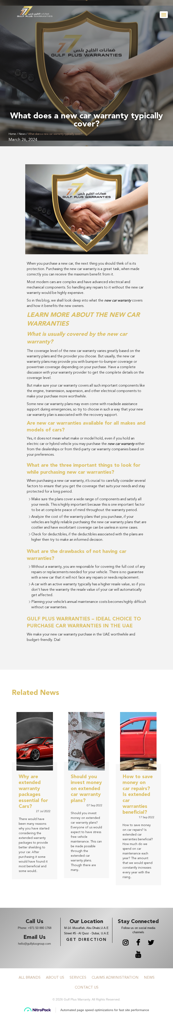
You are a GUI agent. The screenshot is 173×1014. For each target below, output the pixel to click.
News (22, 134)
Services (78, 978)
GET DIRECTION (86, 940)
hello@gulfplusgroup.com (34, 943)
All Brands (30, 978)
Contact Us (86, 987)
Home (12, 134)
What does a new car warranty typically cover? (55, 134)
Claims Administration (115, 978)
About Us (55, 978)
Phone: (34, 928)
